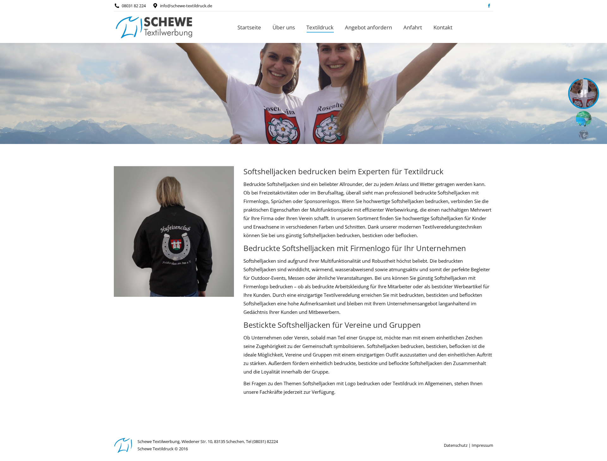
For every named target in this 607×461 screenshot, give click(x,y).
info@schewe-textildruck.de (186, 6)
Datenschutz (456, 445)
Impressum (482, 445)
